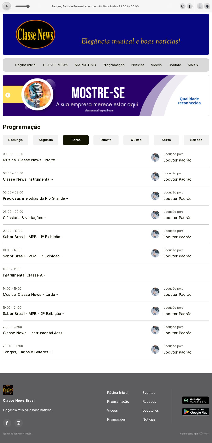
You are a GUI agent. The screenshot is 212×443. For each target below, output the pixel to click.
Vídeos (156, 65)
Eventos (148, 392)
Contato (175, 65)
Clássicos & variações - (24, 217)
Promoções (116, 419)
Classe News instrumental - (28, 179)
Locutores (150, 410)
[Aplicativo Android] (207, 6)
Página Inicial (25, 65)
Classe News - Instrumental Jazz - (34, 332)
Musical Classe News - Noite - (30, 160)
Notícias (137, 65)
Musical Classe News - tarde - (30, 294)
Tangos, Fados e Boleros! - (27, 352)
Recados (149, 401)
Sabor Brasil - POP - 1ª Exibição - (33, 256)
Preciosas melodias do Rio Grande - (35, 198)
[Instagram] (182, 6)
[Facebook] (189, 6)
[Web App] (200, 6)
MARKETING (85, 65)
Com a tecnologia (189, 433)
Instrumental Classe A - (24, 275)
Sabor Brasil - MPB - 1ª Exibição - (33, 236)
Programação (114, 65)
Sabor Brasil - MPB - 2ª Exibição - (33, 313)
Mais (192, 65)
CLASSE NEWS (55, 65)
